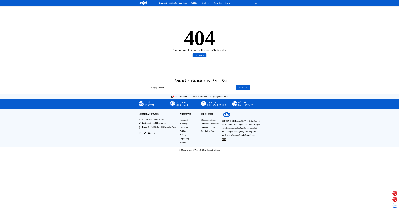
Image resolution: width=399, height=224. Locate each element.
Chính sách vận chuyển (210, 124)
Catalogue (184, 135)
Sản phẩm (184, 127)
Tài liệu (183, 131)
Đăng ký (243, 88)
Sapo (218, 150)
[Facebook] (140, 133)
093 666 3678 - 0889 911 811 (192, 97)
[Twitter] (144, 133)
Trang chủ (184, 120)
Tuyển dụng (184, 139)
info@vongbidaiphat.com (218, 97)
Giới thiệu (184, 124)
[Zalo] (394, 205)
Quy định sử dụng (208, 131)
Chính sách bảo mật (208, 120)
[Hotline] (395, 193)
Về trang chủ (199, 55)
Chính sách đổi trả (208, 127)
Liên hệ (183, 142)
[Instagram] (154, 133)
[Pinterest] (149, 133)
